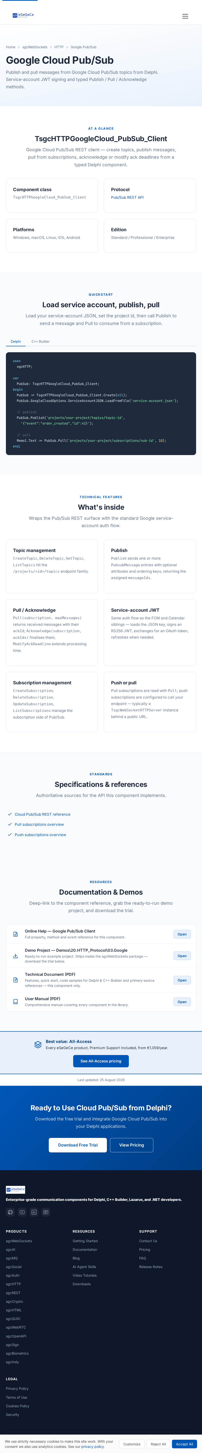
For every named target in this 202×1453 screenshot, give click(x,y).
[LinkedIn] (34, 1212)
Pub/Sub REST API (127, 197)
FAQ (142, 1258)
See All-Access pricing (101, 1061)
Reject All (158, 1444)
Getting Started (85, 1241)
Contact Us (148, 1241)
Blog (76, 1258)
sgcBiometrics (17, 1353)
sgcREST (13, 1293)
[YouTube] (22, 1212)
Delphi (16, 341)
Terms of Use (16, 1397)
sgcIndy (12, 1362)
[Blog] (45, 1212)
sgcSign (12, 1345)
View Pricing (131, 1145)
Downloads (82, 1284)
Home (10, 47)
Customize (131, 1444)
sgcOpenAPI (16, 1336)
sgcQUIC (13, 1318)
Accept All (184, 1444)
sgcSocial (13, 1267)
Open (182, 934)
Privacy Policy (17, 1388)
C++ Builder (41, 341)
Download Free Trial (78, 1145)
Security (12, 1414)
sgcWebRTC (16, 1327)
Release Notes (150, 1267)
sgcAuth (12, 1275)
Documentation (85, 1249)
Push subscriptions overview (40, 834)
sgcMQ (12, 1258)
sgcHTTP (13, 1284)
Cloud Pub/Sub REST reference (42, 814)
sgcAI (10, 1249)
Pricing (144, 1249)
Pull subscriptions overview (39, 824)
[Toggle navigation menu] (185, 15)
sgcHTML (14, 1310)
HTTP (59, 47)
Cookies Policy (17, 1406)
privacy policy (92, 1446)
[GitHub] (10, 1212)
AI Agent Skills (84, 1267)
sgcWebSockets (34, 47)
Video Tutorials (85, 1275)
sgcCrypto (14, 1301)
